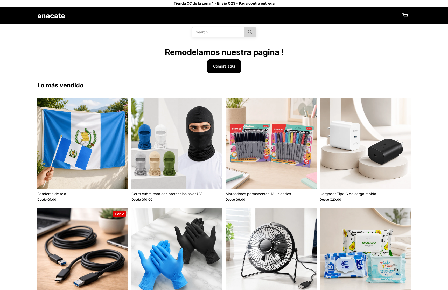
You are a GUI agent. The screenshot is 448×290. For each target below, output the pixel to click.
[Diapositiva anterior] (45, 143)
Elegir (124, 181)
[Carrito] (405, 16)
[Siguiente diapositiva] (120, 143)
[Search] (250, 32)
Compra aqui (224, 66)
